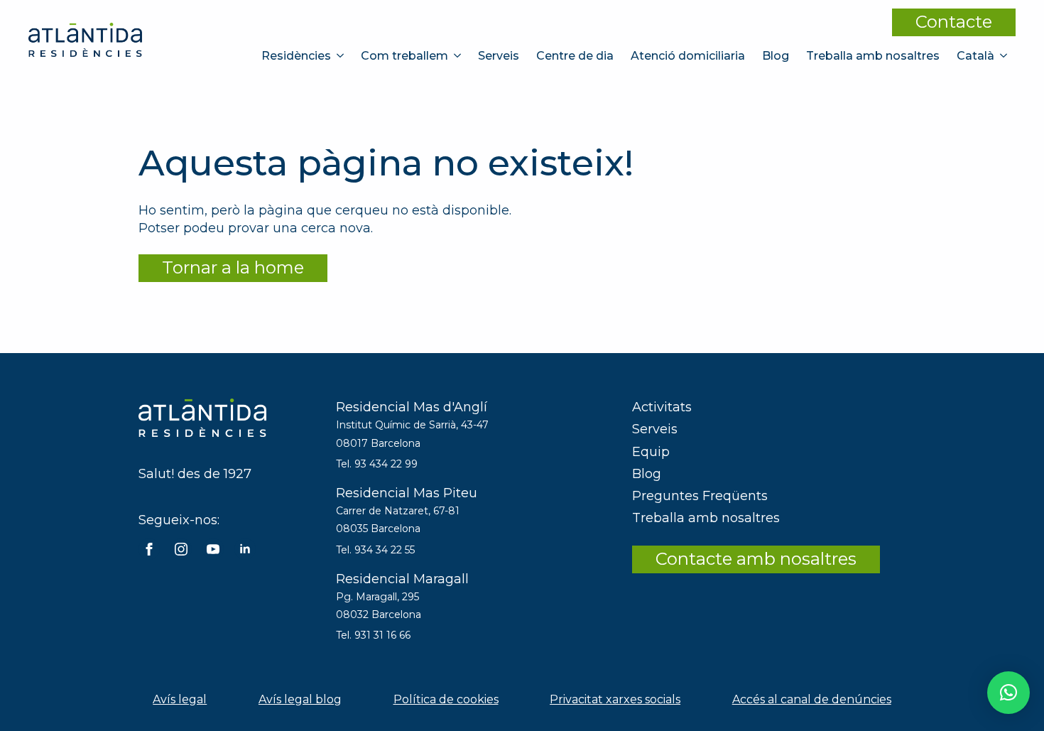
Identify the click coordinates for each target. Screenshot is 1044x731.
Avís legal (180, 699)
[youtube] (213, 549)
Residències (296, 56)
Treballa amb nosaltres (873, 56)
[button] (1008, 692)
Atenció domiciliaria (688, 56)
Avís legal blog (300, 699)
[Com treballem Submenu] (458, 55)
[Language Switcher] (1005, 55)
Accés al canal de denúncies (811, 699)
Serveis (498, 56)
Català (975, 56)
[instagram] (181, 549)
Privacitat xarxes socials (615, 699)
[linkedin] (245, 549)
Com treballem (404, 56)
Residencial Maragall (402, 579)
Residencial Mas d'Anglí (411, 407)
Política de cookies (446, 699)
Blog (775, 56)
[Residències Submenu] (341, 55)
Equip (651, 452)
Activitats (662, 407)
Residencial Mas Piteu (406, 493)
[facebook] (149, 549)
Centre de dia (575, 56)
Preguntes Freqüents (700, 496)
